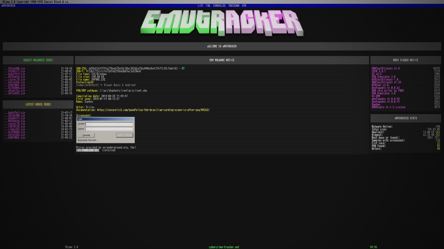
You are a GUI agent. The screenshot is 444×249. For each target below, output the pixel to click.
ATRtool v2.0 (380, 85)
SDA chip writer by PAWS (388, 90)
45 (438, 146)
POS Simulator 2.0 (383, 76)
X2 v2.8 (377, 74)
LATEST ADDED (34, 104)
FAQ (208, 5)
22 (438, 143)
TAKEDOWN (233, 5)
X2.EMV (376, 96)
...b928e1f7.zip (14, 71)
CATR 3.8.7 (379, 71)
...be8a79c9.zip (14, 74)
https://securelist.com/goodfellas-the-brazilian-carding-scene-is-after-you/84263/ (153, 110)
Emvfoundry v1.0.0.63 (386, 87)
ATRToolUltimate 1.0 (385, 79)
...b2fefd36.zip (14, 82)
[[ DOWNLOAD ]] (87, 150)
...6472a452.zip (14, 93)
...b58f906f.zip (14, 85)
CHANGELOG (219, 5)
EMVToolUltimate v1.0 (386, 68)
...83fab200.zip (14, 68)
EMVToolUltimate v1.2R (386, 82)
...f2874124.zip (14, 126)
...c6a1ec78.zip (14, 79)
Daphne (376, 104)
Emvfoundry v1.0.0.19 (386, 101)
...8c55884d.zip (14, 87)
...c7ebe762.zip (14, 129)
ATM (244, 5)
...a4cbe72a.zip (14, 90)
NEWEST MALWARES (34, 60)
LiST (200, 5)
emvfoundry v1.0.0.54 (386, 99)
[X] (438, 132)
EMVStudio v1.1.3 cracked (388, 107)
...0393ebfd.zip (14, 76)
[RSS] (49, 60)
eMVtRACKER (8, 5)
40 (438, 148)
